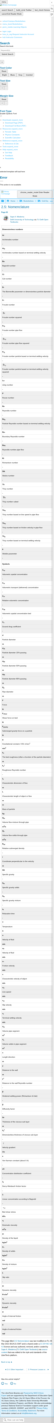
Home (13, 201)
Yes (6, 1384)
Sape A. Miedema (17, 217)
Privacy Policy (42, 1408)
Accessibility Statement (27, 1411)
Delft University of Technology (22, 220)
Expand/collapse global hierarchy (4, 201)
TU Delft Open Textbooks (27, 1349)
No (15, 1384)
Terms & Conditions (9, 1411)
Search (5, 1420)
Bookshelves (28, 201)
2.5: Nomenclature (21, 1341)
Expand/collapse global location (51, 200)
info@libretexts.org (28, 1413)
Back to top (5, 1362)
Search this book (6, 46)
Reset (4, 71)
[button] (9, 156)
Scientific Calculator (13, 138)
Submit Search (7, 54)
